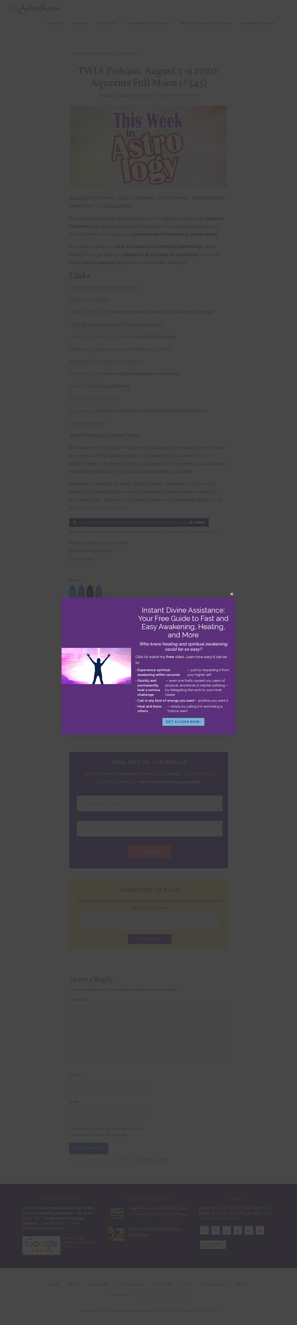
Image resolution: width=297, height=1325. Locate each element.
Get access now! (183, 722)
